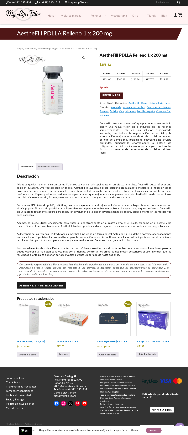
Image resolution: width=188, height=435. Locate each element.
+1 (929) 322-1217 (49, 2)
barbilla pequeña (146, 111)
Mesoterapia (119, 15)
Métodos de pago (16, 408)
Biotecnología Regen (48, 49)
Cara (121, 111)
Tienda (151, 15)
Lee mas (63, 354)
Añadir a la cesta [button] (27, 355)
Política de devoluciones (20, 404)
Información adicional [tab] (49, 166)
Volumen (104, 115)
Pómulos (104, 111)
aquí (137, 430)
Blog (164, 15)
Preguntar (111, 95)
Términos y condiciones (19, 391)
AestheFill (134, 103)
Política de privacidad (18, 395)
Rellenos (95, 15)
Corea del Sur (163, 111)
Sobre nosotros (15, 378)
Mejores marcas (71, 15)
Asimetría (116, 107)
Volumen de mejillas (134, 107)
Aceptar (153, 430)
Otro (135, 15)
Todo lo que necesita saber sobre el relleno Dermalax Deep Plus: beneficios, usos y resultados (117, 398)
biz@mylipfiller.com (79, 2)
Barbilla (114, 111)
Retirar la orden (162, 410)
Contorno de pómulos (159, 107)
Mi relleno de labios (14, 424)
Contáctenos (13, 382)
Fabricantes (30, 49)
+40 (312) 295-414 (20, 2)
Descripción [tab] (27, 166)
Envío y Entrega (15, 399)
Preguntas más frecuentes (21, 386)
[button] (83, 57)
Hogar (52, 15)
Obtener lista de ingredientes (41, 285)
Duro (144, 103)
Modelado (130, 111)
